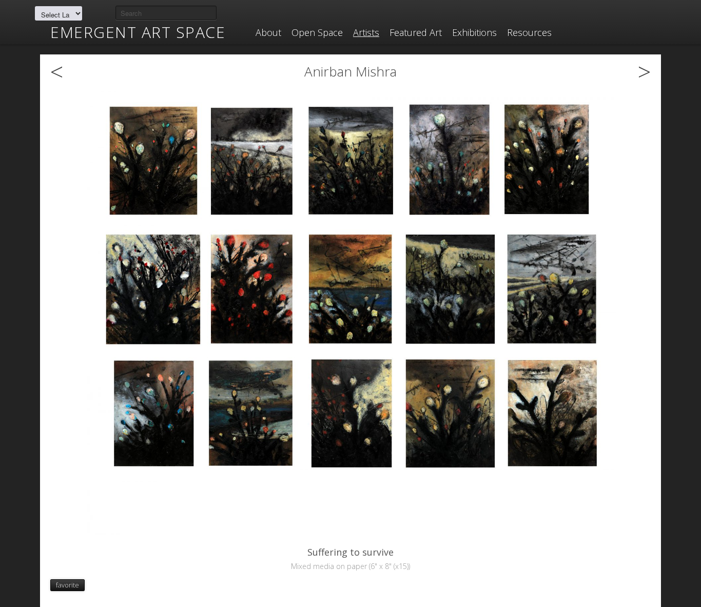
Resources (529, 32)
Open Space (317, 32)
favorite (67, 585)
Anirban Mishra (350, 71)
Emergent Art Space (137, 32)
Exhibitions (474, 32)
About (268, 32)
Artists (366, 32)
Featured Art (416, 32)
